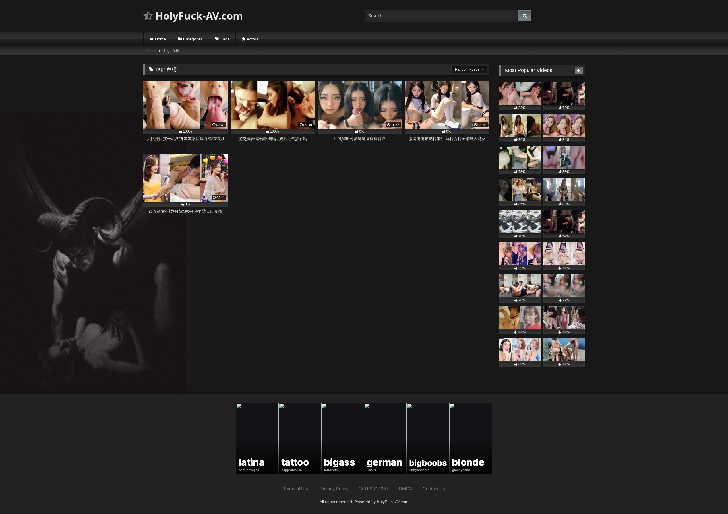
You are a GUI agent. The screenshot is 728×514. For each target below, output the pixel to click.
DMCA (405, 488)
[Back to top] (710, 497)
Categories (193, 39)
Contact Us (434, 488)
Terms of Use (296, 488)
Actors (252, 39)
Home (160, 39)
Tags (225, 39)
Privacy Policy (334, 488)
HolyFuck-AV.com (198, 16)
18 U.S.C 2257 (373, 488)
